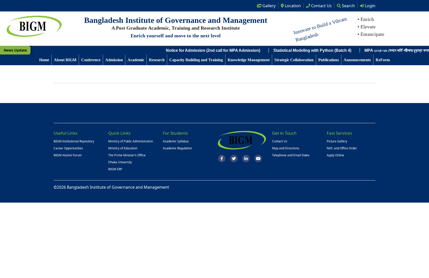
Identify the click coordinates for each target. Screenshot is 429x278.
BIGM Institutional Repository (74, 141)
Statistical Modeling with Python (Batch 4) (306, 50)
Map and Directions (285, 148)
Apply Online (335, 155)
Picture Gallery (337, 141)
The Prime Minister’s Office (126, 155)
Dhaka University (120, 162)
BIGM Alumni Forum (68, 155)
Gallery (268, 5)
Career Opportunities (68, 148)
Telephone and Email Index (290, 155)
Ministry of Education (122, 148)
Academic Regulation (177, 148)
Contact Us (279, 141)
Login (369, 5)
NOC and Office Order (342, 148)
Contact (321, 5)
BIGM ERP (115, 169)
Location (292, 5)
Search (348, 5)
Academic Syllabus (176, 141)
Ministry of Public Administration (130, 141)
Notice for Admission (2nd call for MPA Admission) (206, 50)
